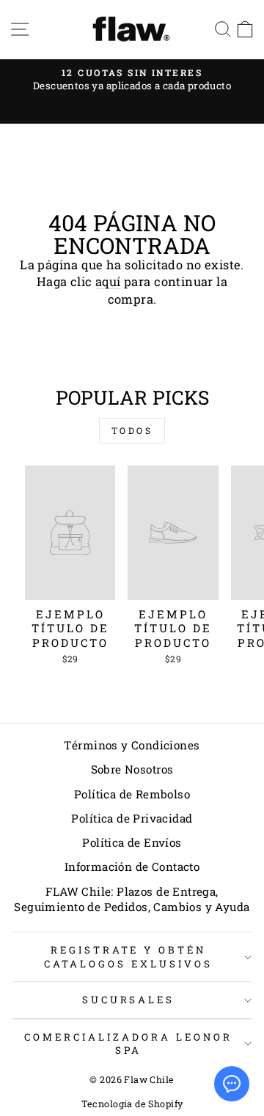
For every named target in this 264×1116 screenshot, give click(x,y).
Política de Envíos (131, 842)
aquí (108, 281)
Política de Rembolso (132, 794)
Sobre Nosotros (132, 769)
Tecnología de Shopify (132, 1103)
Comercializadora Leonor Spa (128, 1043)
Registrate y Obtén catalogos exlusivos (128, 956)
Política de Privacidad (131, 818)
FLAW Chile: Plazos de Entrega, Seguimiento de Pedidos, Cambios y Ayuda (131, 899)
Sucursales (128, 999)
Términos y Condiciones (131, 745)
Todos (132, 430)
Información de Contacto (132, 866)
